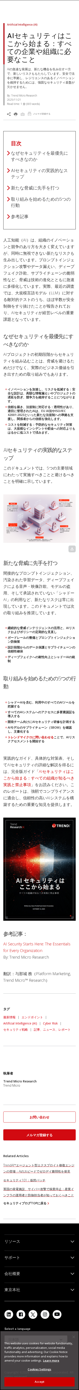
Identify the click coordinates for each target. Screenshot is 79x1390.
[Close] (74, 1337)
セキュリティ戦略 (15, 1029)
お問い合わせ (39, 1117)
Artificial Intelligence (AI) (20, 1023)
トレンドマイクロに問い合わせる (31, 737)
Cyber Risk (50, 1023)
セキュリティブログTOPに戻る (25, 1203)
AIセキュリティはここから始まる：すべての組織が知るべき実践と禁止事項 (38, 778)
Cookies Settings (39, 1369)
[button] (39, 1117)
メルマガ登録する (39, 1135)
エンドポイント (32, 1017)
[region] (39, 1360)
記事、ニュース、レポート (52, 1029)
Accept (40, 1382)
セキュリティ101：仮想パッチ (24, 1180)
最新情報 (9, 1017)
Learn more (51, 1360)
